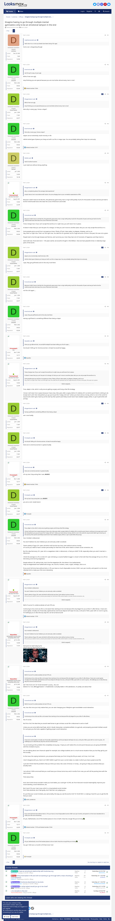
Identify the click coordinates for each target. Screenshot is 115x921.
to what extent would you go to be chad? (34, 886)
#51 (108, 35)
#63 (108, 403)
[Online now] (13, 193)
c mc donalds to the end (19, 891)
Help (100, 919)
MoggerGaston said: (30, 99)
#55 (108, 153)
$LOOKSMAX (67, 919)
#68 (108, 579)
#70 (108, 666)
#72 (108, 805)
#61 (108, 336)
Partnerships (75, 919)
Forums (10, 11)
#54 (108, 123)
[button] (14, 11)
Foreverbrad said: (29, 215)
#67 (108, 519)
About (61, 919)
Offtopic (31, 873)
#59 (108, 277)
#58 (108, 247)
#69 (108, 622)
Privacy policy (94, 919)
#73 (108, 833)
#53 (108, 94)
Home (105, 919)
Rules (21, 11)
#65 (108, 462)
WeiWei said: (28, 158)
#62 (108, 363)
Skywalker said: (29, 341)
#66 (108, 490)
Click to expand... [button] (66, 384)
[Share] (105, 35)
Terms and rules (84, 919)
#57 (108, 210)
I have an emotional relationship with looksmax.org (35, 871)
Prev (8, 31)
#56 (108, 182)
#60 (108, 306)
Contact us (55, 919)
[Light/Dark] (99, 11)
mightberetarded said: (30, 40)
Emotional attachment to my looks (32, 882)
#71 (108, 695)
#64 (108, 433)
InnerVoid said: (29, 69)
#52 (108, 64)
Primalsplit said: (29, 438)
